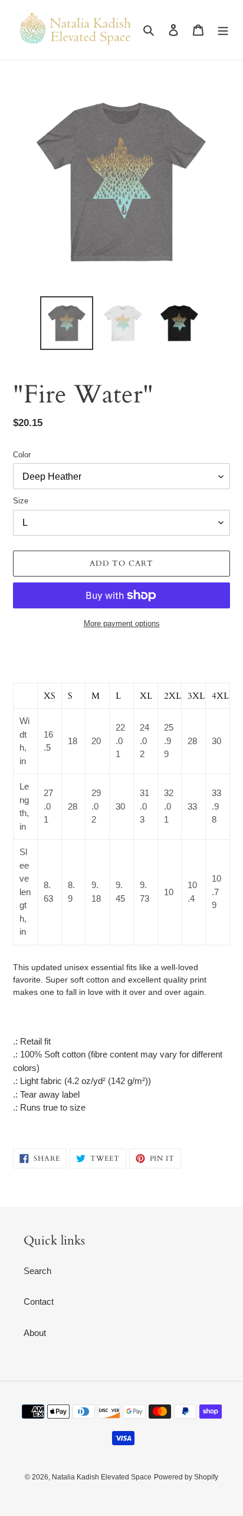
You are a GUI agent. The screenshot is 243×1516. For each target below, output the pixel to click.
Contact (39, 1301)
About (35, 1333)
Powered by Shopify (186, 1477)
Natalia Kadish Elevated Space (102, 1477)
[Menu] (223, 29)
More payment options (122, 623)
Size (20, 500)
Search (37, 1271)
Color (22, 454)
